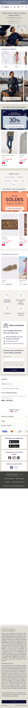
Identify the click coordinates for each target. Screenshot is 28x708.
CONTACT (4, 379)
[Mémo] (22, 7)
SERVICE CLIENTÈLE (7, 416)
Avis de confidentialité (9, 478)
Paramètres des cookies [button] (17, 482)
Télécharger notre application (14, 438)
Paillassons (21, 177)
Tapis (22, 180)
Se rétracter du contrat (12, 474)
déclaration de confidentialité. (11, 696)
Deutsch (15, 411)
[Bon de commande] (18, 7)
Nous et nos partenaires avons (10, 633)
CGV (21, 474)
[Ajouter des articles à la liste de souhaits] (16, 133)
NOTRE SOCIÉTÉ (6, 425)
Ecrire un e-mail (10, 384)
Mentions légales (20, 478)
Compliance (7, 482)
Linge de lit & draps (9, 177)
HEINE (3, 421)
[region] (14, 667)
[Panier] (26, 7)
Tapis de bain (7, 180)
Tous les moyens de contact (11, 388)
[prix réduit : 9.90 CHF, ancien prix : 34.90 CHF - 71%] (9, 224)
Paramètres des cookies (20, 705)
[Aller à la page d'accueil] (6, 7)
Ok (14, 701)
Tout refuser (4, 705)
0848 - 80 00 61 (7, 400)
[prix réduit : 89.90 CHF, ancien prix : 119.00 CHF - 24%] (9, 142)
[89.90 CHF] (9, 267)
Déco (14, 184)
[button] (2, 7)
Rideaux (16, 180)
